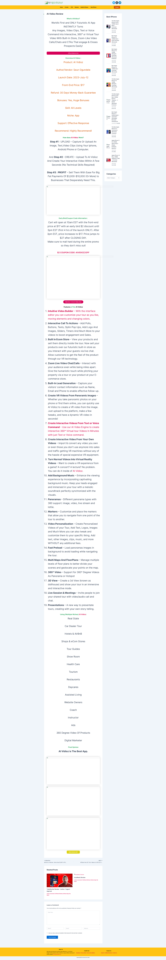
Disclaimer (78, 952)
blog (59, 951)
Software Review (59, 893)
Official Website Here (73, 53)
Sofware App (66, 893)
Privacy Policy (83, 952)
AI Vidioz (74, 138)
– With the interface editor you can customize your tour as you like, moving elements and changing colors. (73, 315)
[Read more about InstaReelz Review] (79, 874)
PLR (72, 7)
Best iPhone (93, 7)
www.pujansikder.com (57, 954)
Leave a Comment (51, 893)
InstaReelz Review (79, 877)
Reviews (77, 7)
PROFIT (62, 172)
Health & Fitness (84, 7)
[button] (67, 7)
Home (61, 7)
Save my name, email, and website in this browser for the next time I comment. (65, 933)
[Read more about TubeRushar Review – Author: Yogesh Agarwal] (59, 880)
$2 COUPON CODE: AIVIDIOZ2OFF (73, 252)
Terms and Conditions (91, 952)
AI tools (66, 7)
